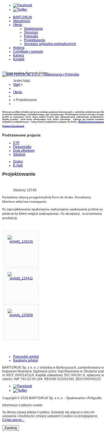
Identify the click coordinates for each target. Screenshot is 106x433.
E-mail (18, 165)
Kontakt (18, 59)
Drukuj (18, 161)
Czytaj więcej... (13, 420)
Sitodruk (19, 154)
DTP (16, 143)
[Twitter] (20, 9)
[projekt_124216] (21, 241)
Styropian (31, 32)
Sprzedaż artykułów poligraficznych (50, 44)
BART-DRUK (22, 17)
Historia (18, 48)
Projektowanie (34, 40)
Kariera (18, 55)
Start (16, 84)
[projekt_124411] (21, 278)
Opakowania (33, 29)
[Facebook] (22, 5)
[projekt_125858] (21, 315)
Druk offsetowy (24, 151)
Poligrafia (31, 36)
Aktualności (21, 21)
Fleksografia (22, 147)
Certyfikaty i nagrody (28, 51)
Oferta (17, 25)
